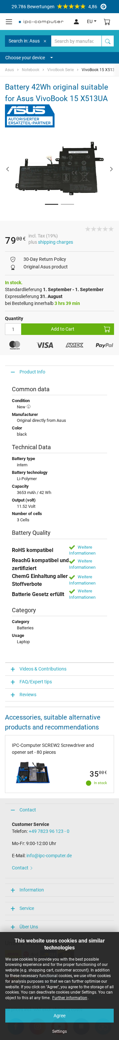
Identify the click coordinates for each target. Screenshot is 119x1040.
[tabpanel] (59, 169)
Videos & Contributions (43, 668)
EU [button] (90, 21)
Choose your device (25, 57)
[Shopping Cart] (107, 21)
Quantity (14, 318)
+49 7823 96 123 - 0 (49, 831)
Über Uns (29, 926)
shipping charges (55, 242)
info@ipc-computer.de (49, 855)
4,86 (54, 6)
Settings (59, 1031)
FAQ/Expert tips (36, 681)
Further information (69, 998)
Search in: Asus (24, 40)
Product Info (32, 371)
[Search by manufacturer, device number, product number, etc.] (107, 41)
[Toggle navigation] (9, 22)
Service (27, 908)
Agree (59, 1015)
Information (32, 889)
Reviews (28, 694)
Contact (28, 809)
